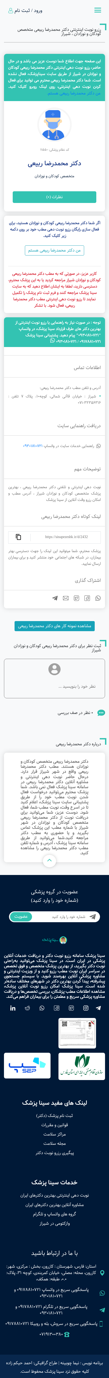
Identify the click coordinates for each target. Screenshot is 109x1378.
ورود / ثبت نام (28, 10)
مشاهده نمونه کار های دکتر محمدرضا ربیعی (54, 626)
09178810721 (29, 1289)
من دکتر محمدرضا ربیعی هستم (54, 250)
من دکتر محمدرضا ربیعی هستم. (74, 93)
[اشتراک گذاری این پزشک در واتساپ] (96, 599)
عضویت (21, 916)
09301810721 (33, 446)
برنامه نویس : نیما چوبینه (81, 1363)
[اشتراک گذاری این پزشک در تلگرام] (53, 599)
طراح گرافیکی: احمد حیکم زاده (31, 1363)
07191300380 (51, 1334)
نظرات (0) (54, 197)
